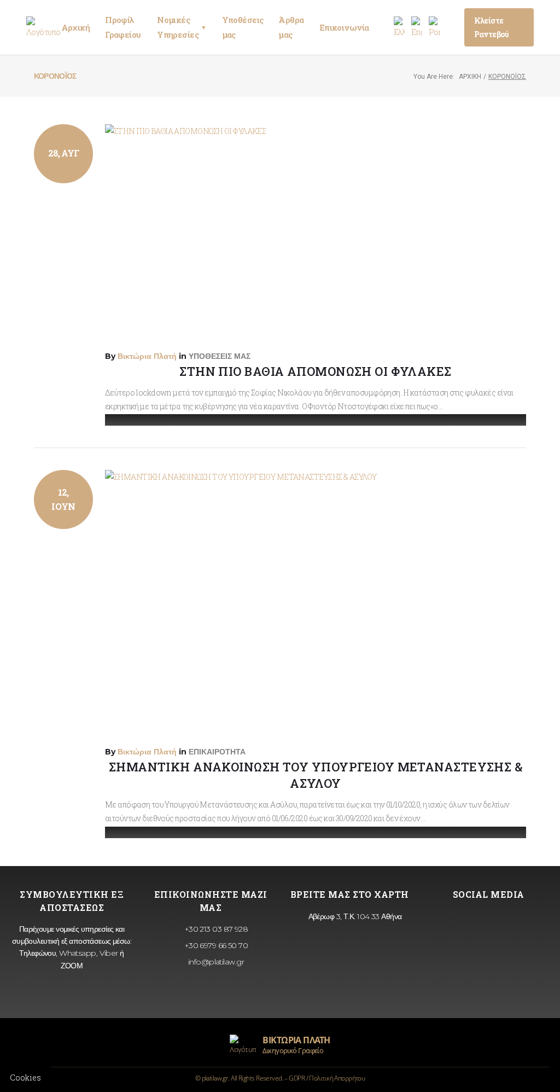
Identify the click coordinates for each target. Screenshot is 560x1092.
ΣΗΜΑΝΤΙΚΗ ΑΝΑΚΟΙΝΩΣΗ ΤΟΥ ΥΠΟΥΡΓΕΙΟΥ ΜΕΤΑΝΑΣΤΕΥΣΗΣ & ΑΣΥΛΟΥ (315, 775)
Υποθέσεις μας (243, 27)
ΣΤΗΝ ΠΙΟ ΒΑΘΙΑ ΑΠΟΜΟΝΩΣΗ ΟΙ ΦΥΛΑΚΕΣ (315, 371)
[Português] (434, 27)
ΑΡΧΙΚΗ (470, 76)
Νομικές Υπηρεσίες (181, 27)
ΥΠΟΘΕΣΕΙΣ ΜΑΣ (219, 356)
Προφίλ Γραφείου (123, 27)
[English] (416, 27)
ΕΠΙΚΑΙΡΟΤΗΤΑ (217, 752)
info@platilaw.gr (214, 962)
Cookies (25, 1077)
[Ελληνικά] (399, 27)
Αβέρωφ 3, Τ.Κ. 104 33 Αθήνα (353, 916)
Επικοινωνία (344, 27)
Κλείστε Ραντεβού (491, 27)
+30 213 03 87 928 (215, 929)
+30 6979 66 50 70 (215, 945)
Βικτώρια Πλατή (147, 356)
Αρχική (75, 27)
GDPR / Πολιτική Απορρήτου (327, 1078)
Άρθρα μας (291, 27)
